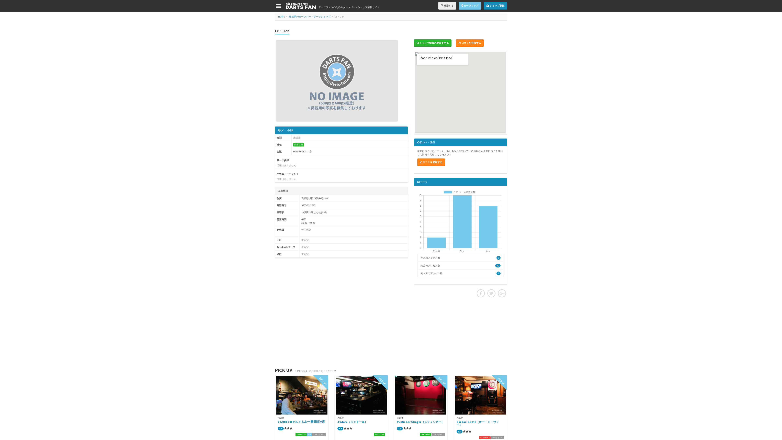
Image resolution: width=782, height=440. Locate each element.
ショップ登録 (496, 5)
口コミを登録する (471, 42)
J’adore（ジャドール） (352, 422)
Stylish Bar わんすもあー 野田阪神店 (301, 422)
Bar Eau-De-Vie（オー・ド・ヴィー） (478, 423)
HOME (281, 16)
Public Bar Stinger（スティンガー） (420, 422)
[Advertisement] (391, 331)
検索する (448, 5)
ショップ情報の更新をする (434, 42)
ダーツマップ (470, 5)
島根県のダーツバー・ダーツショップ (310, 16)
